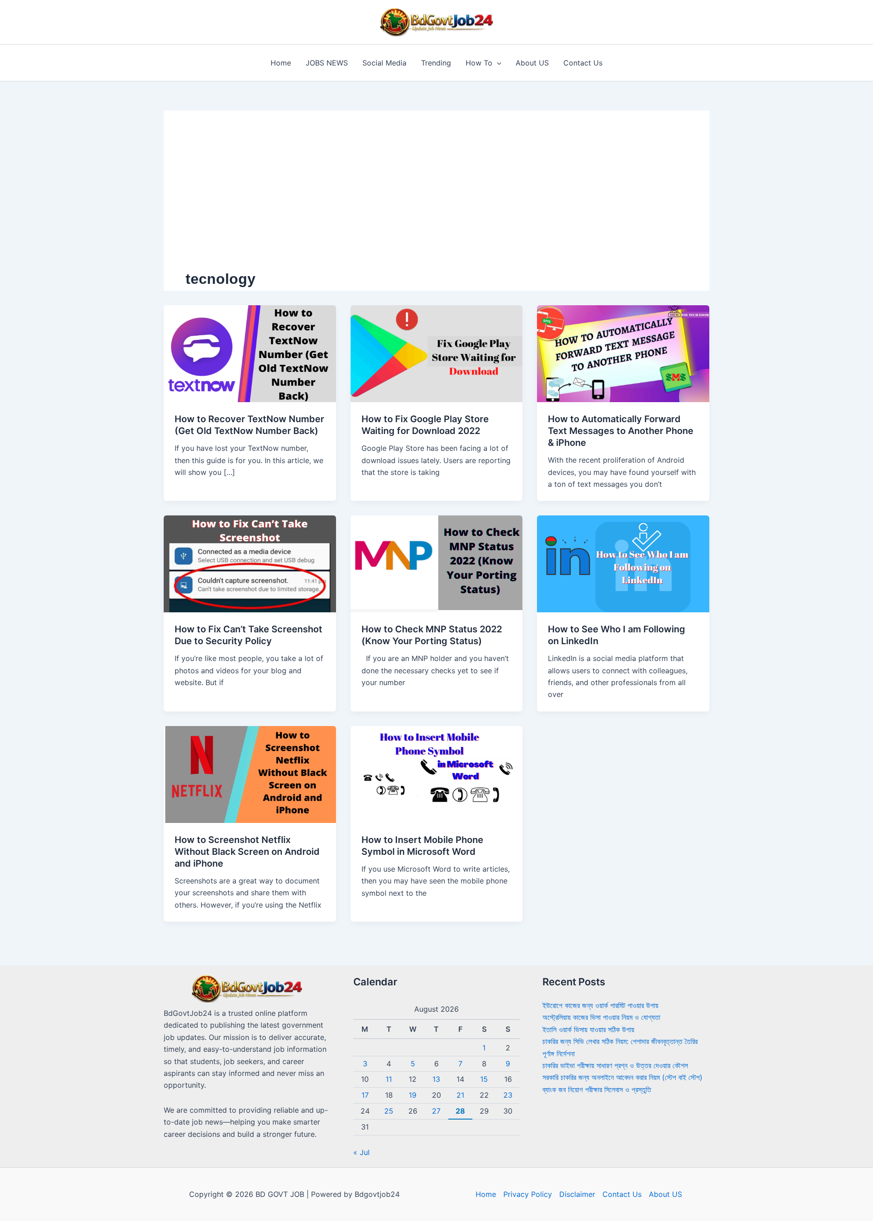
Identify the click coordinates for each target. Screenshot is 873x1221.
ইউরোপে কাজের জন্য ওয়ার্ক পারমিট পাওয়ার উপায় (600, 1005)
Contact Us (582, 62)
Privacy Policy (527, 1194)
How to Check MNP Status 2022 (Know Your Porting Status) (431, 635)
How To (479, 62)
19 (412, 1095)
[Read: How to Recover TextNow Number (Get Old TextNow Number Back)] (250, 353)
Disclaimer (577, 1194)
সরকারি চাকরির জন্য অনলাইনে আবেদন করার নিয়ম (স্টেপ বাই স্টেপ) (622, 1077)
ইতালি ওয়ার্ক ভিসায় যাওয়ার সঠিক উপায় (588, 1029)
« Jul (361, 1152)
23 (507, 1095)
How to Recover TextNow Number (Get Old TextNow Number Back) (249, 425)
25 (388, 1110)
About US (532, 62)
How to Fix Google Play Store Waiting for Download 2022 (425, 425)
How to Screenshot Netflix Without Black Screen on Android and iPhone (247, 851)
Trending (436, 62)
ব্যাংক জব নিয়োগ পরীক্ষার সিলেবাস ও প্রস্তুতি (596, 1089)
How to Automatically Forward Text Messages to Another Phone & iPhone (620, 431)
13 (436, 1079)
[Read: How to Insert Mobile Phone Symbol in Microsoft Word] (437, 773)
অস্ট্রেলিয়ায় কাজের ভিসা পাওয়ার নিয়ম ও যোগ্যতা (601, 1017)
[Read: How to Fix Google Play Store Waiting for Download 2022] (437, 353)
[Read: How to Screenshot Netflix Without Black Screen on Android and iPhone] (250, 773)
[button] (497, 63)
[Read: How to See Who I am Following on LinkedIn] (623, 563)
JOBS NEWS (327, 62)
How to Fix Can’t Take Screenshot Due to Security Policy (248, 635)
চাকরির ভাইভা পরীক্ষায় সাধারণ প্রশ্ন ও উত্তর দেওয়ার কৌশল (615, 1065)
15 (484, 1079)
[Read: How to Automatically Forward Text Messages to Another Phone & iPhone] (623, 353)
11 (389, 1079)
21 (460, 1095)
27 (436, 1110)
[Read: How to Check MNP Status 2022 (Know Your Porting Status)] (437, 563)
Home (281, 62)
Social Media (384, 62)
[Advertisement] (436, 200)
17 (365, 1095)
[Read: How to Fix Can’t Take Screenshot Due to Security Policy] (250, 563)
